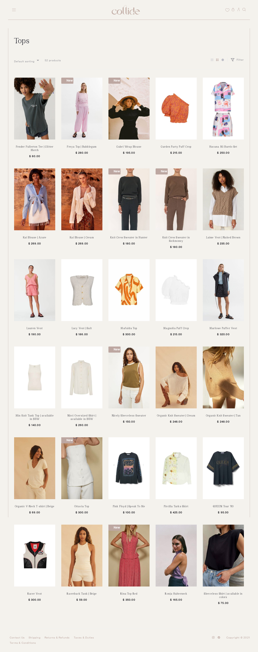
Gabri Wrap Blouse (129, 146)
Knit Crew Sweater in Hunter (129, 237)
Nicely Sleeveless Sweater (129, 415)
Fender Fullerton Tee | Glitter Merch (35, 148)
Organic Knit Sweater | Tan (223, 415)
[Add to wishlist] (50, 83)
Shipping (35, 637)
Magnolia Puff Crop (176, 328)
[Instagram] (213, 637)
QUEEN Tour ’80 (223, 506)
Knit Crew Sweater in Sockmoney (176, 239)
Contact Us (17, 637)
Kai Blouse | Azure (35, 237)
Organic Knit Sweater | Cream (176, 415)
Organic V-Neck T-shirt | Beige (35, 506)
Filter (240, 59)
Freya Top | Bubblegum (82, 146)
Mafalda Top (129, 328)
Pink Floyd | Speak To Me (129, 506)
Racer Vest (34, 593)
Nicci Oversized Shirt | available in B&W (82, 417)
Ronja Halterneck (176, 593)
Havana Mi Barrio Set (223, 146)
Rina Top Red (128, 593)
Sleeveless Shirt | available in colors (223, 595)
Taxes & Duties (84, 637)
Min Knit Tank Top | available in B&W (35, 417)
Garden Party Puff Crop (176, 146)
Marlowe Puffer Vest (223, 328)
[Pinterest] (219, 637)
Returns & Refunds (57, 637)
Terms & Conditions (23, 642)
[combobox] (26, 60)
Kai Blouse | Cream (82, 237)
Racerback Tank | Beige (82, 593)
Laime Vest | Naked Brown (223, 237)
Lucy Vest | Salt (82, 328)
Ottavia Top (81, 506)
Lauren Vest (35, 328)
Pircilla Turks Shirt (176, 506)
